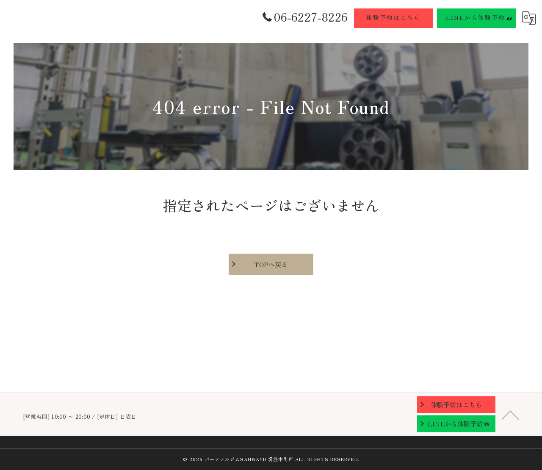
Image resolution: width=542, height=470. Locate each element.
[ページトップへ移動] (510, 414)
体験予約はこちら (393, 17)
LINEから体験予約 (475, 17)
